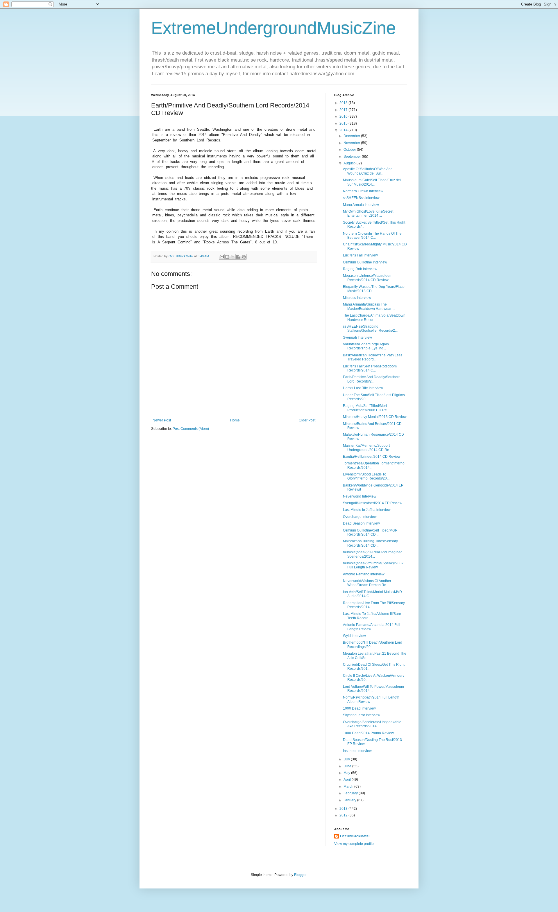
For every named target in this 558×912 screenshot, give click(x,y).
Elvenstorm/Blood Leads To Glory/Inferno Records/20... (366, 476)
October (350, 150)
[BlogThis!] (227, 257)
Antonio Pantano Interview (363, 574)
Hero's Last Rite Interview (363, 388)
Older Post (307, 420)
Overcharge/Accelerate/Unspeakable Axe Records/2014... (372, 724)
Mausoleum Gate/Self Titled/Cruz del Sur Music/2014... (372, 182)
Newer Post (162, 420)
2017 (343, 110)
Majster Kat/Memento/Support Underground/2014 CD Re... (367, 448)
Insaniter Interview (357, 751)
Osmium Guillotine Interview (365, 262)
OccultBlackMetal (354, 836)
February (351, 793)
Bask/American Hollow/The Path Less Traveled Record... (372, 357)
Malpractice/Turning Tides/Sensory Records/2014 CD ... (370, 543)
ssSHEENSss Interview (361, 198)
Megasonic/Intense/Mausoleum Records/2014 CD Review (367, 278)
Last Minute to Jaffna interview (367, 510)
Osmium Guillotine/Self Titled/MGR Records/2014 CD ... (370, 532)
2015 (343, 123)
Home (235, 420)
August (349, 163)
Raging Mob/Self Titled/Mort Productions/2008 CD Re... (366, 408)
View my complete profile (354, 844)
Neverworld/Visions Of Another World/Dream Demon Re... (367, 583)
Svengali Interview (357, 337)
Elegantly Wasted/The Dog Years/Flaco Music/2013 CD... (374, 289)
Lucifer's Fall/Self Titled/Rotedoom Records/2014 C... (370, 368)
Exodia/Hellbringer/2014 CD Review (371, 457)
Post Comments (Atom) (191, 429)
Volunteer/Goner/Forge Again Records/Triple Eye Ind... (366, 346)
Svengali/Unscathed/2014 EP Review (372, 503)
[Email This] (222, 257)
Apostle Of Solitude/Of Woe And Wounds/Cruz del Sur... (368, 171)
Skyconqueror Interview (361, 715)
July (347, 759)
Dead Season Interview (361, 523)
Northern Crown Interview (363, 191)
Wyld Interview (354, 636)
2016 (343, 116)
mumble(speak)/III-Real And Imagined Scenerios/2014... (373, 554)
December (352, 136)
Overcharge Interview (360, 517)
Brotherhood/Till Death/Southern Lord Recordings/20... (372, 644)
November (352, 143)
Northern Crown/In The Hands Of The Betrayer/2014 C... (372, 235)
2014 (343, 130)
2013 (343, 809)
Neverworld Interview (359, 496)
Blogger (300, 875)
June (348, 766)
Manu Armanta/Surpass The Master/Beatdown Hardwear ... (369, 306)
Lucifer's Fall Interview (360, 255)
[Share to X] (233, 257)
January (350, 800)
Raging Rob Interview (360, 269)
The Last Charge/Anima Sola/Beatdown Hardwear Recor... (374, 317)
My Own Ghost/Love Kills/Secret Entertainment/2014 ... (368, 213)
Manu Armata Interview (361, 205)
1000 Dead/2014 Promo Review (368, 733)
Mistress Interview (357, 298)
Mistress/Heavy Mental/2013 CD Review (375, 417)
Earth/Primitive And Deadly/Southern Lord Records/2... (371, 379)
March (349, 786)
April (348, 780)
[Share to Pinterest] (244, 257)
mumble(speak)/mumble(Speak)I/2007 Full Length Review (373, 565)
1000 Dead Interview (359, 708)
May (347, 773)
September (353, 157)
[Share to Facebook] (238, 257)
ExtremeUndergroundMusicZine (273, 28)
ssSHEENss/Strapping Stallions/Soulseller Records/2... (370, 328)
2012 (343, 815)
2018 (343, 103)
